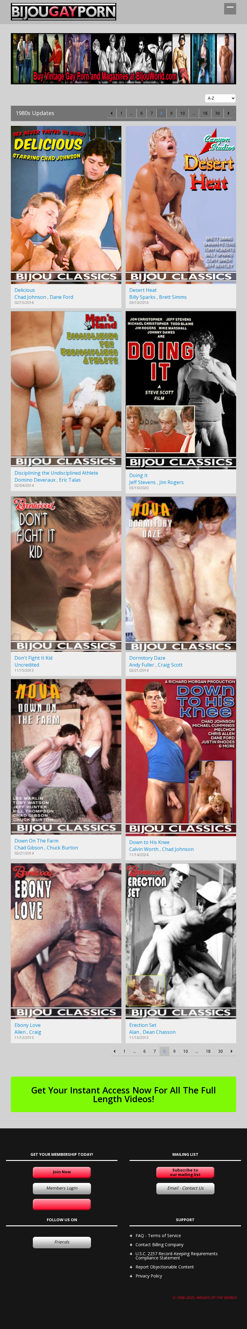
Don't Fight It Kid (33, 658)
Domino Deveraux (34, 480)
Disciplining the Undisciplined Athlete (56, 473)
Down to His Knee (149, 842)
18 (205, 113)
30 (217, 113)
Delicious (24, 290)
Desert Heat (143, 290)
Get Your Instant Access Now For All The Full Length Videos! (123, 1094)
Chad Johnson (30, 297)
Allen (20, 1032)
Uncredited (26, 664)
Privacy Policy (149, 1276)
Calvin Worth (143, 849)
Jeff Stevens (142, 482)
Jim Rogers (171, 482)
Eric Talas (70, 480)
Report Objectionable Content (165, 1267)
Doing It (138, 475)
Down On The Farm (36, 840)
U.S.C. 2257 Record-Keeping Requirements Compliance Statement (177, 1256)
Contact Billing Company (159, 1244)
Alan (134, 1032)
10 (182, 113)
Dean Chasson (159, 1032)
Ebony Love (27, 1025)
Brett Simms (173, 297)
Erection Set (142, 1025)
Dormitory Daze (147, 658)
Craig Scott (170, 664)
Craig (35, 1032)
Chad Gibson (28, 847)
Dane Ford (61, 297)
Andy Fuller (141, 664)
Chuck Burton (62, 847)
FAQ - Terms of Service (158, 1235)
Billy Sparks (142, 297)
